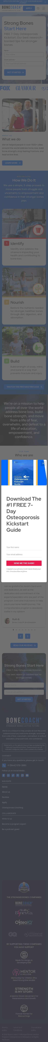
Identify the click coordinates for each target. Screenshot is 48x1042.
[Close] (43, 463)
